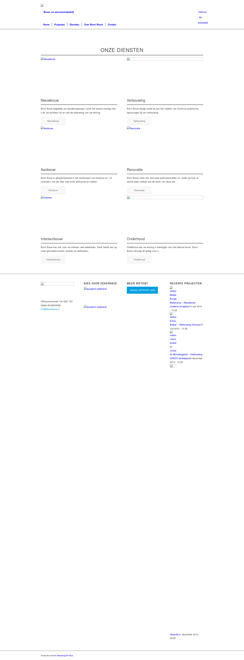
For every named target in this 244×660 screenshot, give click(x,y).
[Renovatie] (165, 128)
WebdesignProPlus (65, 655)
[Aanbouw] (79, 128)
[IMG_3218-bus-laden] (165, 198)
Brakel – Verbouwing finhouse (185, 324)
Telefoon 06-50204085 (200, 12)
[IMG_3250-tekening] (165, 59)
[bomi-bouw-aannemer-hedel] (57, 12)
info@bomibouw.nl (50, 309)
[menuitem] (46, 24)
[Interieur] (79, 197)
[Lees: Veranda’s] (173, 366)
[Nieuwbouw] (79, 59)
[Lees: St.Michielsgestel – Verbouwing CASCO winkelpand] (173, 350)
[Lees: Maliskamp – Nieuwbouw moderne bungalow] (173, 298)
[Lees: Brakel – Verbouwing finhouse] (173, 320)
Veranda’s (175, 634)
